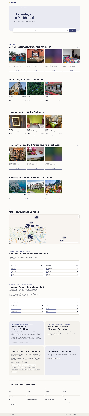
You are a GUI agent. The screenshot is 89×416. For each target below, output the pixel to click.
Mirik (10, 399)
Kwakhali (28, 394)
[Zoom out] (78, 217)
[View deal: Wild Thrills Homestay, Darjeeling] (71, 56)
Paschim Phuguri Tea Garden (32, 399)
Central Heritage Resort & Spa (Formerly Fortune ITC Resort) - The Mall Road (22, 195)
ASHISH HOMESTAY (30, 130)
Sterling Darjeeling (48, 163)
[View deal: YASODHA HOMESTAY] (53, 88)
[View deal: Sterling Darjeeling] (53, 154)
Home (15, 7)
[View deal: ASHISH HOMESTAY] (35, 121)
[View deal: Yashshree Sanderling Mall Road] (17, 88)
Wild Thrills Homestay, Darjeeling (68, 65)
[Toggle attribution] (78, 242)
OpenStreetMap (76, 242)
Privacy (66, 414)
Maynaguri (65, 396)
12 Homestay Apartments (31, 65)
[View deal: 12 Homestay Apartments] (35, 56)
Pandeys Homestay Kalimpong (14, 65)
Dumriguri (10, 394)
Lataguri (46, 396)
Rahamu (64, 391)
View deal (17, 70)
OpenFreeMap (64, 242)
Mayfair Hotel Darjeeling (49, 195)
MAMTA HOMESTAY (48, 130)
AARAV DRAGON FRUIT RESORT (32, 163)
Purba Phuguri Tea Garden (49, 399)
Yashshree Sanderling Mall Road (14, 97)
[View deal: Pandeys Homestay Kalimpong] (17, 56)
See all (78, 47)
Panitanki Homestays (30, 388)
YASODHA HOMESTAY (48, 97)
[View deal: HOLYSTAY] (17, 121)
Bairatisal (65, 394)
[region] (44, 229)
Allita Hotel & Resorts (12, 163)
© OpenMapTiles (68, 242)
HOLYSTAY (11, 130)
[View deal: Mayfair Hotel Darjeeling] (53, 186)
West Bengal (21, 7)
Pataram (46, 388)
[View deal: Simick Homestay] (53, 56)
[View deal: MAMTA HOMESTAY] (53, 121)
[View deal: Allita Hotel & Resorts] (17, 154)
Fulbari (10, 391)
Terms (70, 414)
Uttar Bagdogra (29, 396)
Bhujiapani (47, 394)
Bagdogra (65, 388)
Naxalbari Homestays (12, 388)
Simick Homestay (48, 65)
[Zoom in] (78, 216)
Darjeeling (25, 7)
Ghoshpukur (47, 391)
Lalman (28, 391)
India (18, 7)
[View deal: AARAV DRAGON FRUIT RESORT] (35, 154)
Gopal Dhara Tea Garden (13, 404)
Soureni (64, 399)
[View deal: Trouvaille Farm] (35, 88)
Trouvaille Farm (29, 97)
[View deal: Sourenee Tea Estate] (35, 186)
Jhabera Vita (11, 396)
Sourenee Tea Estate (30, 195)
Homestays (14, 2)
